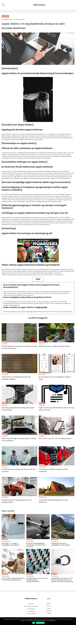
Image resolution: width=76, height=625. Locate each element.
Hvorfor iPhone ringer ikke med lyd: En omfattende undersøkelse (13, 579)
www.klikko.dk (32, 613)
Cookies (49, 608)
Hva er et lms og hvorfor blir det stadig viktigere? (55, 438)
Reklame (49, 603)
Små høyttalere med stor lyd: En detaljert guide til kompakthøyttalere (37, 579)
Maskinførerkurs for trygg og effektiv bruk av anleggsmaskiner (17, 501)
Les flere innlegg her (38, 318)
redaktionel (5, 16)
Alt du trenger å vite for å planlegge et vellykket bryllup (55, 378)
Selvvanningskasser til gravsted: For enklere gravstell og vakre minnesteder (19, 347)
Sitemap (49, 613)
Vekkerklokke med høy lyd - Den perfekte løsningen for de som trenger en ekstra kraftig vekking (62, 579)
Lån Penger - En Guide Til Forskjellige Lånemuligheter (11, 544)
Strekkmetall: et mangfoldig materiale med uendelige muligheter (16, 378)
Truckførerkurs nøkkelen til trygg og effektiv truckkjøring (53, 470)
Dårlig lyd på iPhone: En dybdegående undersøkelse (60, 544)
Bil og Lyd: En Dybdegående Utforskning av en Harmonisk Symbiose (36, 545)
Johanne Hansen (19, 19)
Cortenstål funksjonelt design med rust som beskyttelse (53, 501)
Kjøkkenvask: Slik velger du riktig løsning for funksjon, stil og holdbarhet (19, 440)
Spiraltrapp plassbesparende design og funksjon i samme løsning (18, 409)
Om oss (49, 606)
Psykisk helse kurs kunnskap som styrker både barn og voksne (19, 470)
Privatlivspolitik (40, 622)
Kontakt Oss (49, 610)
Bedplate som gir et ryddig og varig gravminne (54, 346)
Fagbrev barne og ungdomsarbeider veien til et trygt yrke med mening (56, 409)
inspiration (4, 341)
